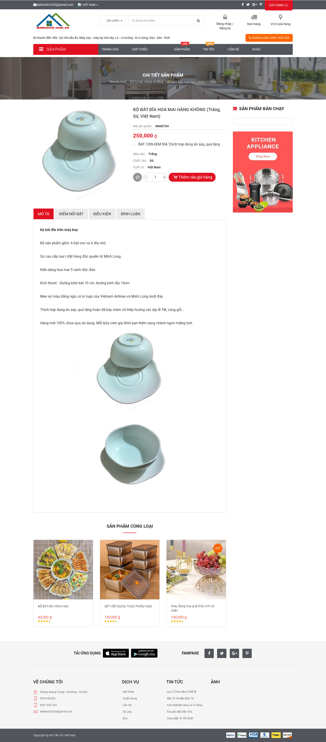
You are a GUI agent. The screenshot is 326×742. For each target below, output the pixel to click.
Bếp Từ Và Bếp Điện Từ (180, 698)
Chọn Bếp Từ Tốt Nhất (179, 718)
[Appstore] (116, 652)
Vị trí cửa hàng (281, 24)
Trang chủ (110, 49)
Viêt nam (89, 4)
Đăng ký (225, 28)
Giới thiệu (139, 49)
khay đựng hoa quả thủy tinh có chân (192, 608)
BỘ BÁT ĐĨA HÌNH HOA (53, 606)
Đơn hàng (254, 24)
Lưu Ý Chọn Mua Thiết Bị (181, 691)
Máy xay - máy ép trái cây (96, 38)
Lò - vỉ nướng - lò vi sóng (131, 38)
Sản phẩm (56, 49)
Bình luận (130, 214)
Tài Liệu (127, 711)
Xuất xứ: (139, 167)
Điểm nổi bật (71, 214)
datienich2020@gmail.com (54, 4)
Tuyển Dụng (129, 698)
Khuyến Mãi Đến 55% (179, 711)
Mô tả (43, 214)
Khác (256, 49)
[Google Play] (144, 652)
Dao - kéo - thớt (159, 38)
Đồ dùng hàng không (147, 82)
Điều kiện (102, 214)
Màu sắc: (139, 154)
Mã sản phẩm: (143, 126)
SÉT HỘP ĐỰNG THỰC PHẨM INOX (128, 606)
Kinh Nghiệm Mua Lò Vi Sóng (184, 705)
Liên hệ (233, 49)
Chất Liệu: (140, 160)
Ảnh (125, 718)
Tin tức (208, 49)
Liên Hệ (127, 705)
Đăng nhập (224, 24)
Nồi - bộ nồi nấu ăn (65, 38)
